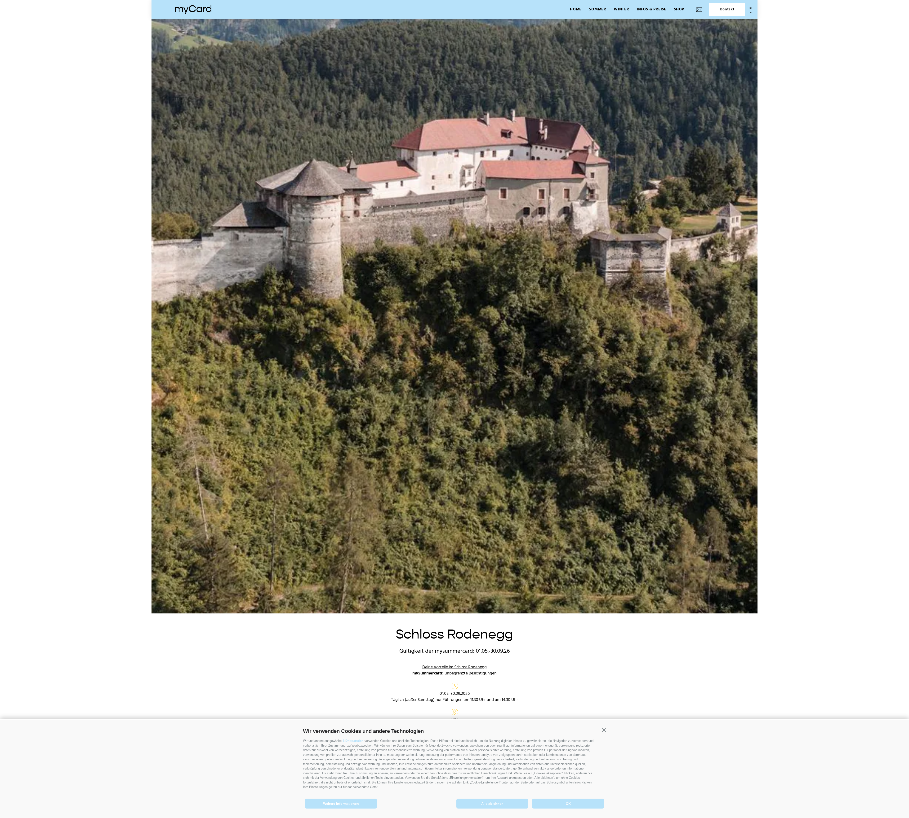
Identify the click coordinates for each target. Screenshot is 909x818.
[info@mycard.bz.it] (699, 10)
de (751, 8)
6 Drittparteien (353, 741)
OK (568, 803)
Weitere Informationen (341, 803)
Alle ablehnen (492, 803)
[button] (604, 730)
